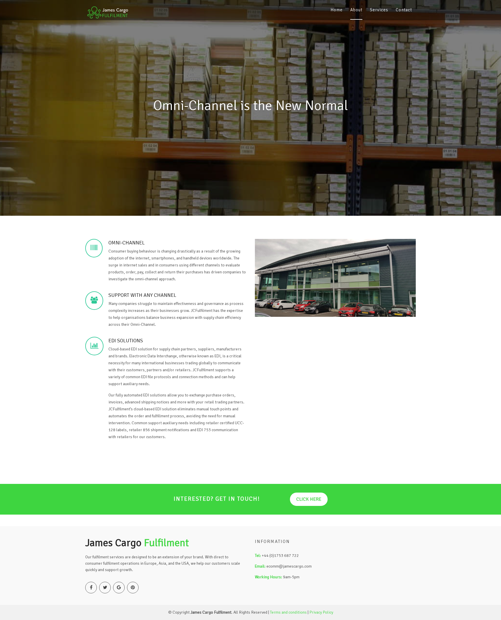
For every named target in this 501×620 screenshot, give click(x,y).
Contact (404, 9)
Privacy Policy (321, 612)
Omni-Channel (126, 242)
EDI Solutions (125, 340)
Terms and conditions (288, 612)
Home (337, 9)
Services (379, 9)
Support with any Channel (142, 295)
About (356, 9)
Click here (308, 499)
